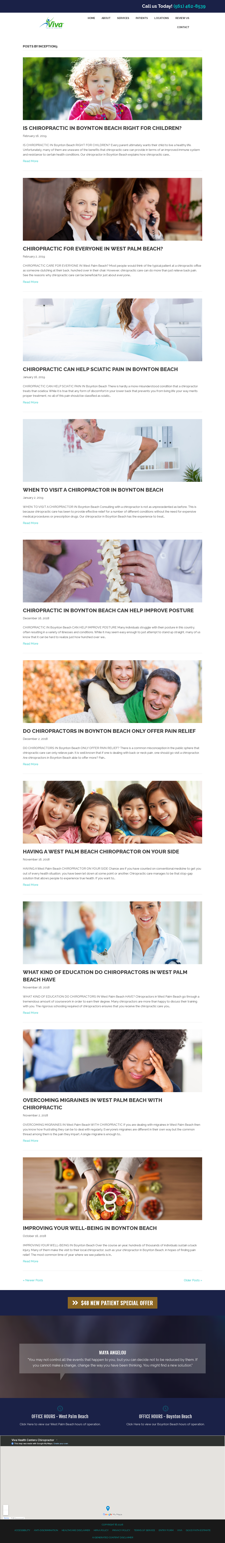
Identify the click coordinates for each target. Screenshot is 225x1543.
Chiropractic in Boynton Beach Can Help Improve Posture (108, 610)
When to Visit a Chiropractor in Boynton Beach (93, 490)
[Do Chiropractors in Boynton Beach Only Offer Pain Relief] (112, 691)
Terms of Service (144, 1530)
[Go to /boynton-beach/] (165, 1416)
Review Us (182, 18)
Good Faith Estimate (198, 1530)
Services (123, 18)
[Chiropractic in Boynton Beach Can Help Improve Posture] (112, 571)
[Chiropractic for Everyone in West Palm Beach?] (112, 209)
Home (91, 18)
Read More (30, 161)
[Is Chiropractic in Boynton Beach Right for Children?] (112, 88)
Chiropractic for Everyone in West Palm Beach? (93, 249)
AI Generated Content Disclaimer (112, 1537)
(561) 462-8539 (189, 6)
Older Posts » (193, 1280)
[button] (112, 1303)
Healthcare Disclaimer (76, 1530)
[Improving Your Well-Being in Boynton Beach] (112, 1188)
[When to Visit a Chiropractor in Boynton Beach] (112, 450)
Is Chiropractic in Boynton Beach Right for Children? (102, 128)
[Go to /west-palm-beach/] (60, 1416)
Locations (161, 18)
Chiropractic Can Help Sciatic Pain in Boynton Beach (100, 369)
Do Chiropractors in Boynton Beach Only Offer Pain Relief (109, 731)
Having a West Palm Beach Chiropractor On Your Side (101, 851)
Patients (142, 18)
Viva (179, 1530)
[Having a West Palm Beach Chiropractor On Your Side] (112, 812)
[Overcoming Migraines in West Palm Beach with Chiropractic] (112, 1060)
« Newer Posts (33, 1280)
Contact (183, 27)
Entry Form (166, 1530)
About (106, 18)
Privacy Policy (121, 1530)
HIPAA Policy (101, 1530)
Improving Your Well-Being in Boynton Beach (90, 1228)
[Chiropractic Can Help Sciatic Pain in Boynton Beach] (112, 329)
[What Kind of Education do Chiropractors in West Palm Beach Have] (112, 932)
